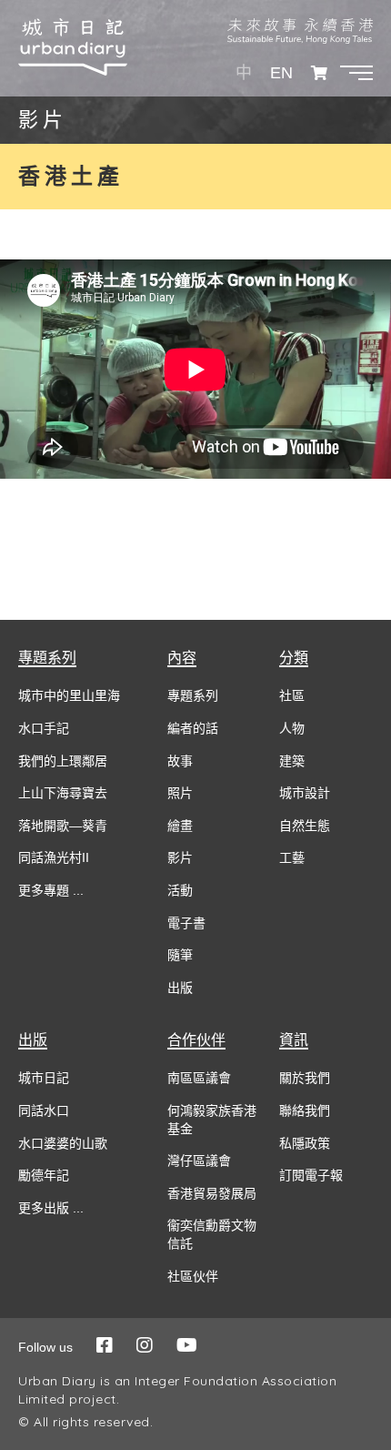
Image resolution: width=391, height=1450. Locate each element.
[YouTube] (186, 1345)
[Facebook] (104, 1345)
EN (281, 73)
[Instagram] (144, 1345)
